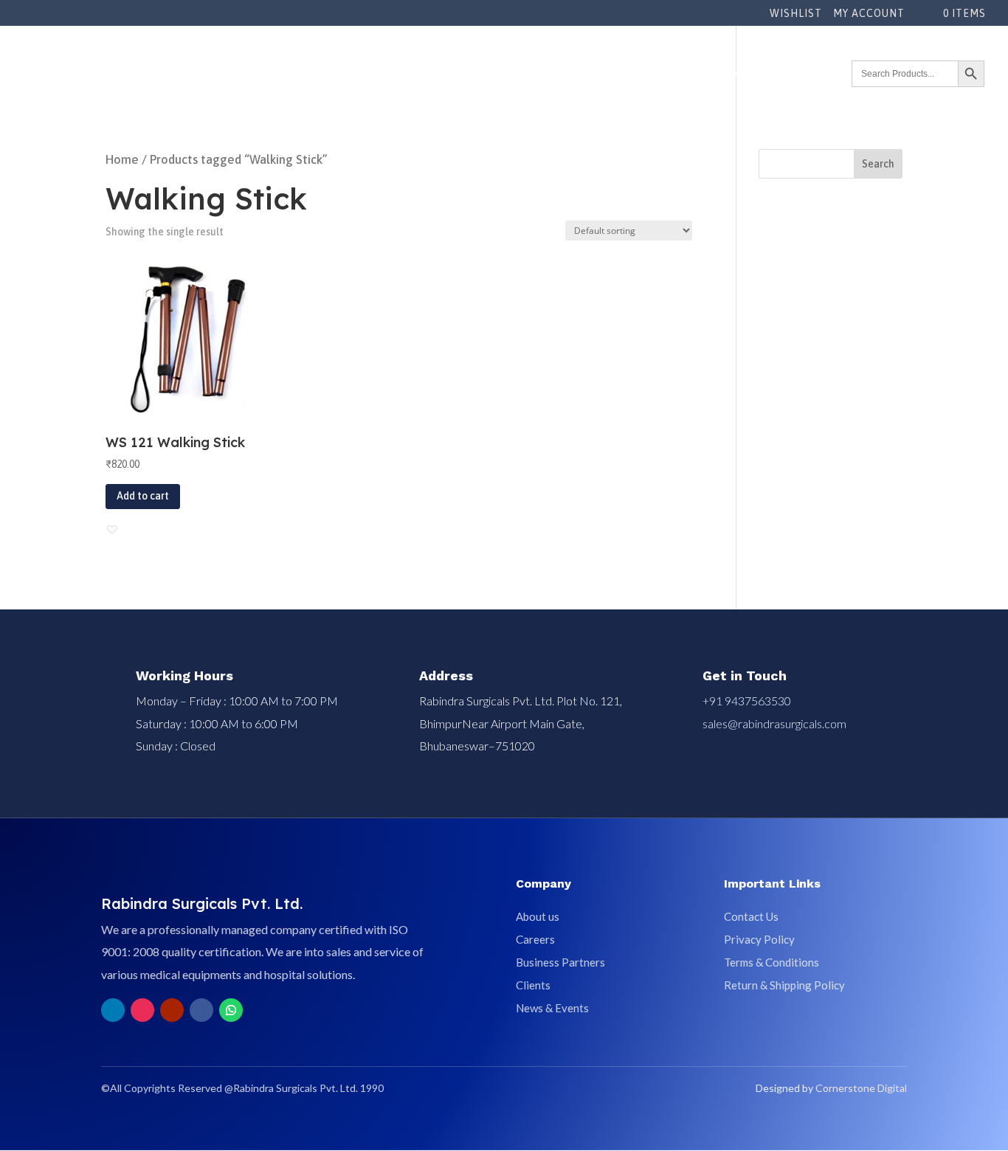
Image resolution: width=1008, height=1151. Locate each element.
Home (122, 160)
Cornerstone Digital (861, 1088)
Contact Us (751, 916)
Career (753, 73)
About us (537, 916)
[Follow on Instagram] (142, 1010)
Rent (616, 73)
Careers (535, 939)
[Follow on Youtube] (172, 1010)
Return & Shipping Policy (784, 985)
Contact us (815, 73)
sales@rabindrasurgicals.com (774, 723)
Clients (533, 985)
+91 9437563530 (747, 701)
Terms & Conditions (771, 962)
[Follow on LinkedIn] (113, 1010)
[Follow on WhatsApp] (231, 1010)
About (439, 73)
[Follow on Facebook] (201, 1010)
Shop (575, 73)
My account (869, 13)
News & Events (681, 73)
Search (878, 164)
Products (508, 73)
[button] (112, 529)
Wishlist (796, 13)
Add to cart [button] (143, 496)
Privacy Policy (759, 939)
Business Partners (560, 962)
